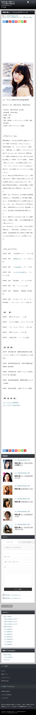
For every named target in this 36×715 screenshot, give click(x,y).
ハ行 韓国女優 (7, 639)
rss (28, 2)
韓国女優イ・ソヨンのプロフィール (13, 594)
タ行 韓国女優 (18, 460)
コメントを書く (28, 17)
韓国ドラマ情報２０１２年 (10, 623)
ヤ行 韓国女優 (18, 485)
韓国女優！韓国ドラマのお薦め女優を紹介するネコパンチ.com (8, 4)
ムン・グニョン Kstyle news (11, 405)
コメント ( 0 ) (10, 542)
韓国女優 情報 (14, 15)
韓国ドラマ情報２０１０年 (10, 618)
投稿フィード (4, 674)
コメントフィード (5, 677)
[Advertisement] (18, 42)
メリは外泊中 (17, 267)
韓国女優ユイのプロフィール (24, 489)
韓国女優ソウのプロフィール (24, 501)
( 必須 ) (7, 556)
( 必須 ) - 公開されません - (11, 561)
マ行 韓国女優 (7, 15)
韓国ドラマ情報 (6, 616)
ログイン (3, 671)
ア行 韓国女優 (7, 629)
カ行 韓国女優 (7, 631)
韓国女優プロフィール (16, 17)
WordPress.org (4, 680)
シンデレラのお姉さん (19, 272)
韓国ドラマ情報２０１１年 (10, 621)
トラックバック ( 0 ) (26, 542)
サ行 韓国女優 (18, 473)
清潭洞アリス (17, 258)
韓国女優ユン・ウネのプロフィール (13, 598)
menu (32, 2)
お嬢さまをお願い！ (7, 654)
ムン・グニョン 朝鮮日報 (10, 402)
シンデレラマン (6, 659)
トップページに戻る (7, 606)
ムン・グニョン (7, 17)
